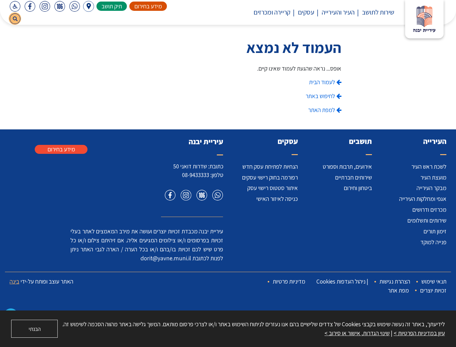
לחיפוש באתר (321, 96)
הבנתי (35, 328)
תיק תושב (111, 6)
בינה (14, 281)
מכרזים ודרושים (429, 210)
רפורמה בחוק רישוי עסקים (270, 177)
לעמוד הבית (322, 82)
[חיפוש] (15, 18)
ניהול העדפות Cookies (340, 281)
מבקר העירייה (431, 188)
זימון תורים (434, 231)
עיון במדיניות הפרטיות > (419, 333)
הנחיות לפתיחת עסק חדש (270, 167)
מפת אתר (398, 290)
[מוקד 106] (59, 6)
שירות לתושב (378, 12)
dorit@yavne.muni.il (166, 258)
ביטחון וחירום (358, 188)
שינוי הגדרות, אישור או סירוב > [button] (357, 333)
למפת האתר (322, 110)
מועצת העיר (433, 177)
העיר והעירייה (338, 12)
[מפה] (88, 6)
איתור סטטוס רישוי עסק (272, 188)
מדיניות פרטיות (289, 281)
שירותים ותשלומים (426, 220)
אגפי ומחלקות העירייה (422, 199)
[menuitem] (374, 12)
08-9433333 (195, 175)
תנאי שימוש (433, 281)
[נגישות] (15, 6)
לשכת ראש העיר (428, 167)
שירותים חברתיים (353, 177)
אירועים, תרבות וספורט (347, 167)
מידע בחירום (148, 6)
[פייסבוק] (30, 6)
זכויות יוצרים (433, 290)
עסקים (306, 12)
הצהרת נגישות (394, 281)
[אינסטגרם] (44, 6)
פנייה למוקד (433, 242)
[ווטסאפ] (74, 6)
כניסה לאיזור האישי (277, 199)
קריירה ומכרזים (271, 12)
